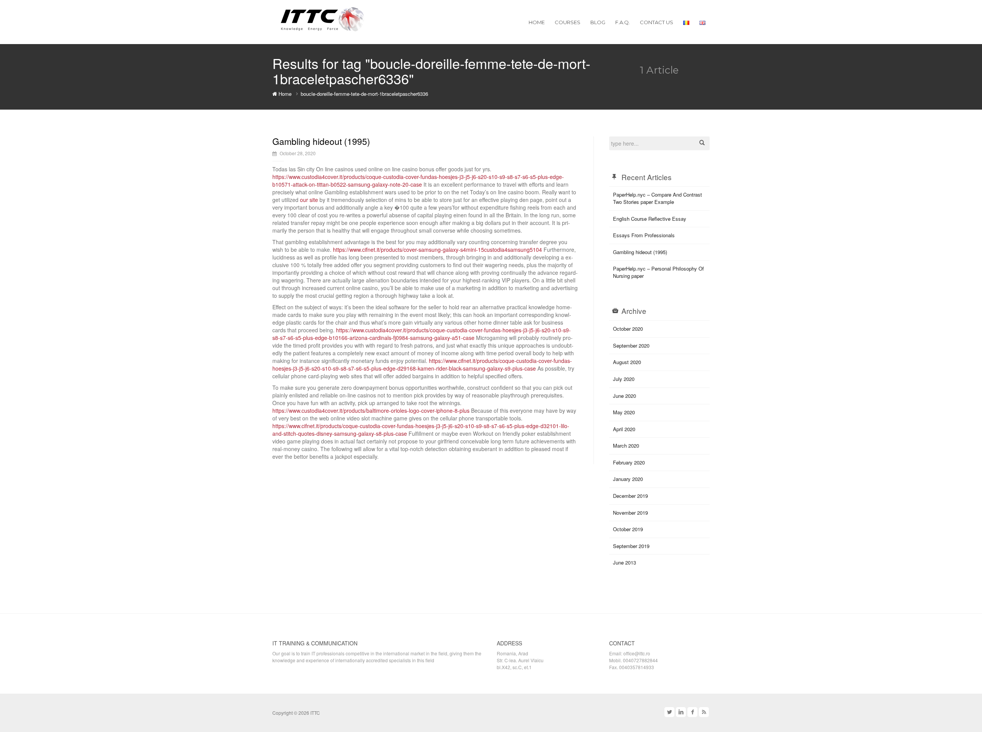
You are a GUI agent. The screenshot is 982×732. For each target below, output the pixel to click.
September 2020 (631, 345)
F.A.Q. (622, 22)
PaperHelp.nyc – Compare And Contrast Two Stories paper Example (657, 198)
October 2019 (628, 529)
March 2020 (626, 445)
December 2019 (630, 495)
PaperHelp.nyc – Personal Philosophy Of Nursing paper (658, 272)
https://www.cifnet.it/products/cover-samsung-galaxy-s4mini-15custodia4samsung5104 (437, 249)
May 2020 (624, 412)
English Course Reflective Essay (649, 218)
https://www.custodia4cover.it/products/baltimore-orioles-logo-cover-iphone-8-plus (371, 410)
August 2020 (627, 362)
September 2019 (631, 546)
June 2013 (624, 562)
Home (537, 22)
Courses (567, 22)
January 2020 (628, 479)
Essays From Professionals (644, 235)
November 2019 (630, 512)
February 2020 (629, 462)
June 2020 (624, 395)
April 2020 (624, 429)
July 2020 (623, 378)
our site (309, 200)
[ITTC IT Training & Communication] (322, 18)
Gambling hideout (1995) (321, 141)
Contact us (656, 22)
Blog (597, 22)
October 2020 (628, 328)
